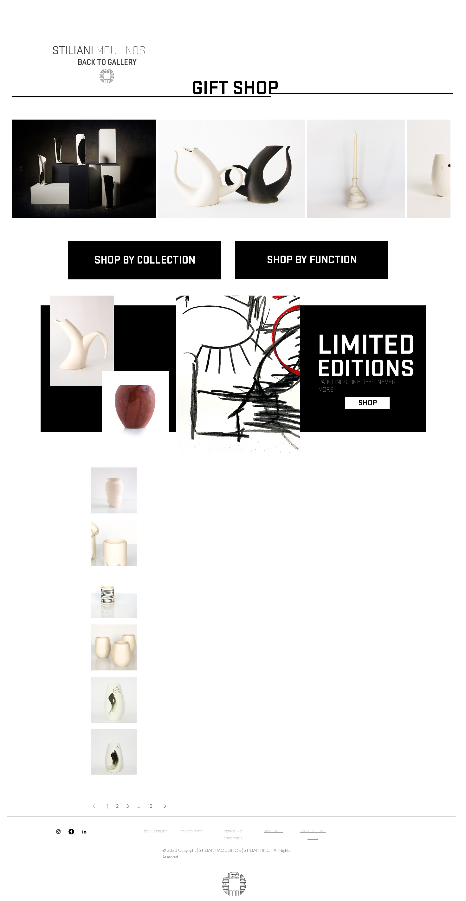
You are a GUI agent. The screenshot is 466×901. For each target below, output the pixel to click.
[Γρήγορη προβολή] (114, 490)
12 (150, 806)
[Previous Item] (20, 168)
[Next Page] (165, 806)
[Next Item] (442, 168)
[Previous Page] (94, 806)
